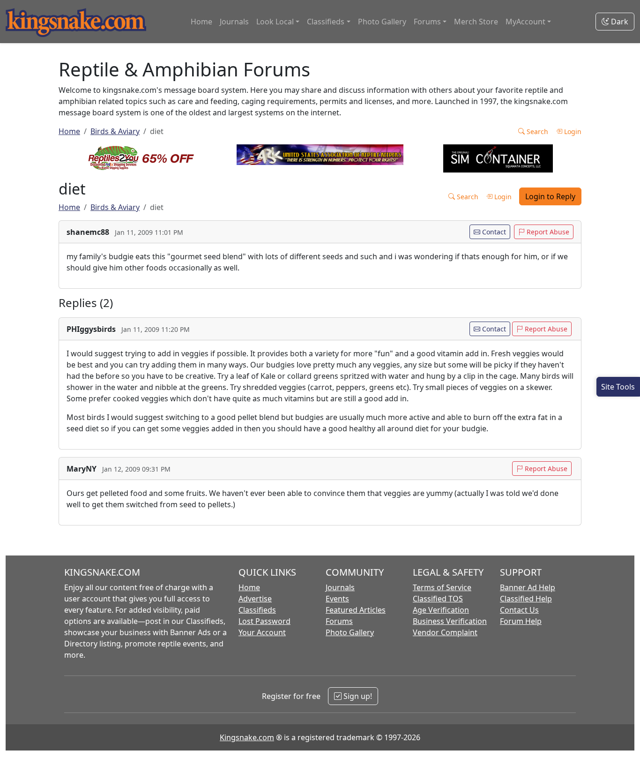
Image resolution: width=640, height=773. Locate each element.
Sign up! (357, 696)
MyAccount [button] (525, 21)
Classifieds (257, 610)
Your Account (262, 632)
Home (201, 21)
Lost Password (264, 621)
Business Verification (450, 621)
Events (337, 598)
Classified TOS (438, 598)
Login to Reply (550, 196)
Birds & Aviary (115, 131)
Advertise (255, 598)
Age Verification (441, 610)
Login (571, 131)
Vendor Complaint (445, 632)
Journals (234, 21)
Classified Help (526, 598)
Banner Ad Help (527, 587)
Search (536, 131)
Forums (339, 621)
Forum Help (521, 621)
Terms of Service (442, 587)
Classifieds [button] (325, 21)
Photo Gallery (382, 21)
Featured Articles (356, 610)
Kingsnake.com (247, 737)
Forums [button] (427, 21)
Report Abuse (547, 231)
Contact (493, 231)
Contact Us (519, 610)
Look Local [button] (275, 21)
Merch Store (476, 21)
